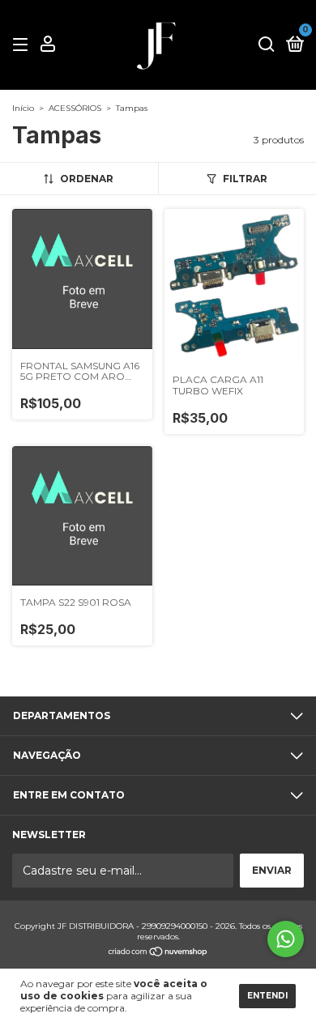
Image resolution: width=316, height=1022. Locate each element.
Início (23, 108)
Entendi (267, 995)
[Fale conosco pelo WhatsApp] (285, 939)
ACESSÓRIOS (75, 108)
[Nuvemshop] (158, 953)
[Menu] (23, 45)
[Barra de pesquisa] (266, 45)
